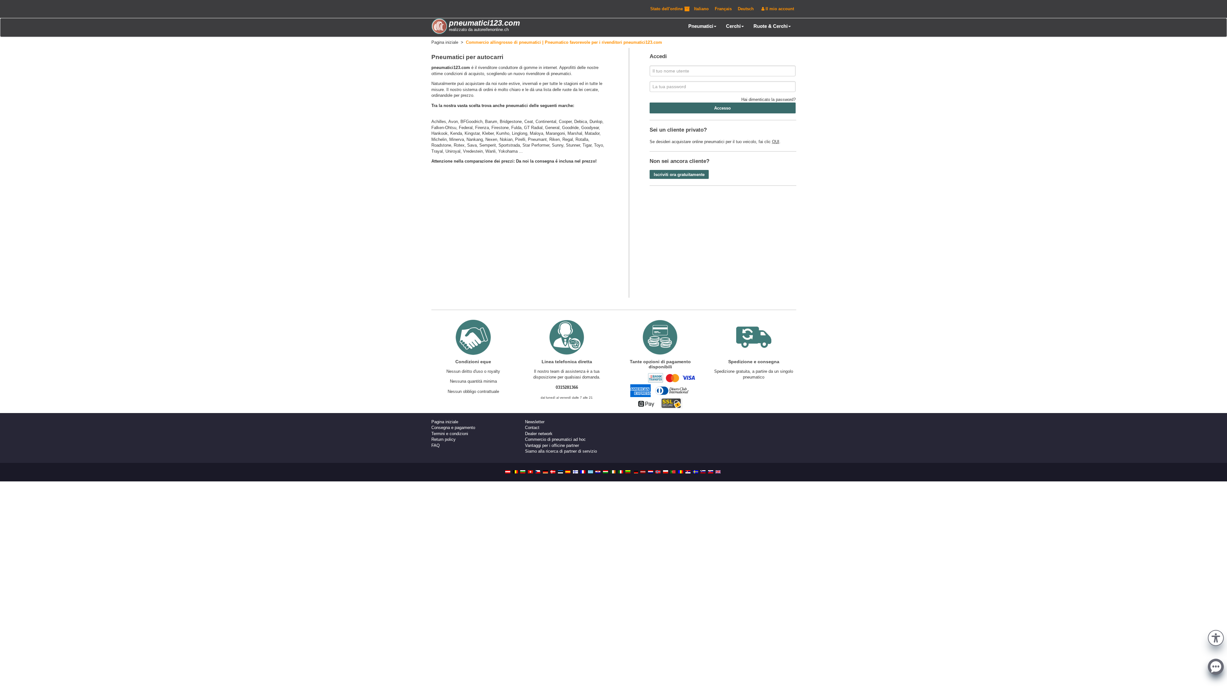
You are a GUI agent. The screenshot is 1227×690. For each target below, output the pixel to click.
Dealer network (538, 433)
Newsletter (534, 421)
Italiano (701, 8)
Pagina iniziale (444, 421)
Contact (532, 427)
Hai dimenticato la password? (768, 99)
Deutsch (746, 8)
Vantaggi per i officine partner (552, 445)
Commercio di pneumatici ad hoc (555, 439)
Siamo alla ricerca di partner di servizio (561, 451)
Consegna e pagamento (453, 427)
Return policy (443, 439)
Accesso (722, 108)
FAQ (435, 445)
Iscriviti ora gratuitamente (679, 174)
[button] (1216, 637)
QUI (775, 141)
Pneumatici (700, 26)
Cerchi (733, 26)
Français (723, 8)
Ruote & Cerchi (770, 26)
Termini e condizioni (449, 433)
